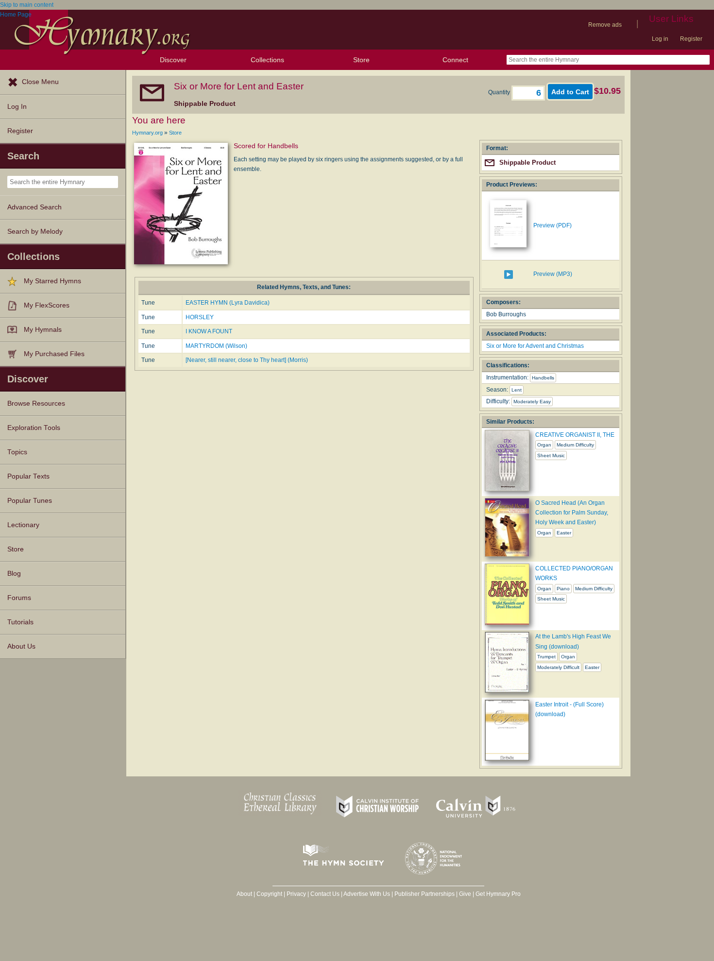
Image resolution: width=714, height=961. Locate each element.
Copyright (269, 894)
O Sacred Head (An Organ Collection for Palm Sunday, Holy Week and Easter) (571, 512)
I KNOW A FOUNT (209, 331)
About (244, 894)
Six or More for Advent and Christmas (535, 346)
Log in (660, 38)
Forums (19, 597)
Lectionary (23, 525)
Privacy (296, 894)
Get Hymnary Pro (498, 894)
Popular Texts (28, 476)
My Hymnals (43, 329)
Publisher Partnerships (424, 894)
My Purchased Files (54, 354)
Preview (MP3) (552, 274)
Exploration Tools (33, 427)
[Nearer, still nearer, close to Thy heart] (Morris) (247, 360)
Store (361, 60)
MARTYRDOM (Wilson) (216, 346)
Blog (14, 573)
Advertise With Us (366, 894)
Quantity (499, 92)
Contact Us (325, 894)
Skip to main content (26, 4)
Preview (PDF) (552, 225)
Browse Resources (36, 403)
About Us (21, 646)
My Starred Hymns (52, 281)
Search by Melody (35, 231)
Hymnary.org (147, 133)
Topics (17, 452)
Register (691, 38)
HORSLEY (200, 317)
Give (465, 894)
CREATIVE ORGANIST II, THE (574, 434)
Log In (17, 106)
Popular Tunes (29, 500)
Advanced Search (34, 207)
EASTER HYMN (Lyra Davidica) (228, 302)
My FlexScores (46, 305)
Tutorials (20, 622)
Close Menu (40, 82)
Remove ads (605, 24)
